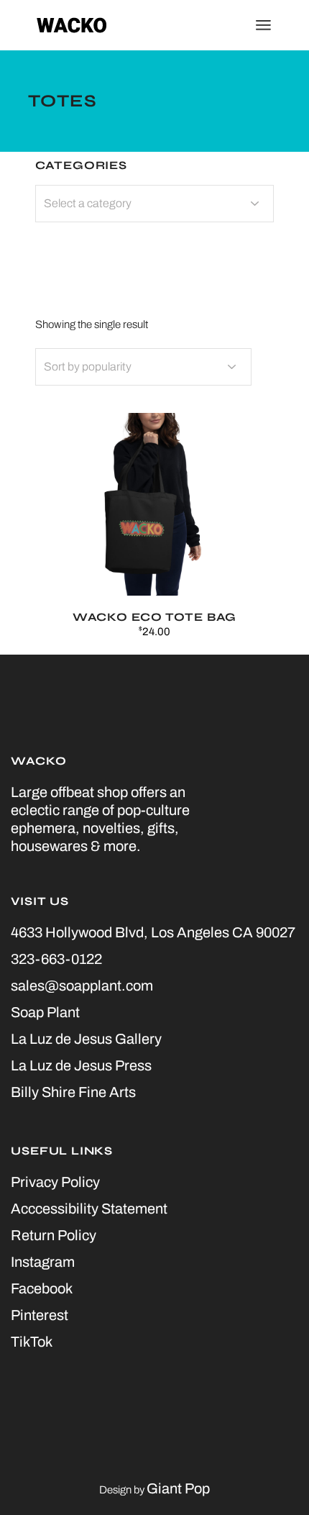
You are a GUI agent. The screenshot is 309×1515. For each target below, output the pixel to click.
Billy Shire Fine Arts (73, 1092)
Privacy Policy (55, 1182)
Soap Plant (45, 1012)
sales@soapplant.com (82, 985)
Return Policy (53, 1235)
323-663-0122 (56, 959)
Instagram (43, 1262)
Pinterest (39, 1315)
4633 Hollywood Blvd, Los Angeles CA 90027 (153, 932)
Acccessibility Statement (89, 1208)
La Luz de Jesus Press (81, 1065)
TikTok (31, 1342)
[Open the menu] (263, 25)
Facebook (42, 1288)
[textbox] (155, 204)
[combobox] (143, 367)
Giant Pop (178, 1488)
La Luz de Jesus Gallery (86, 1039)
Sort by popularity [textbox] (88, 366)
